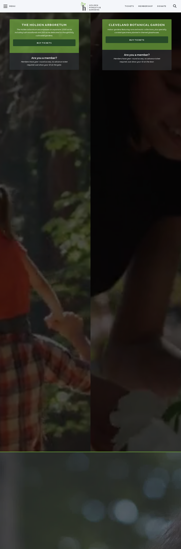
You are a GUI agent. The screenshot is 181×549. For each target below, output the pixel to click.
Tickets (129, 6)
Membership (145, 6)
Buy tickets (44, 43)
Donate (161, 6)
